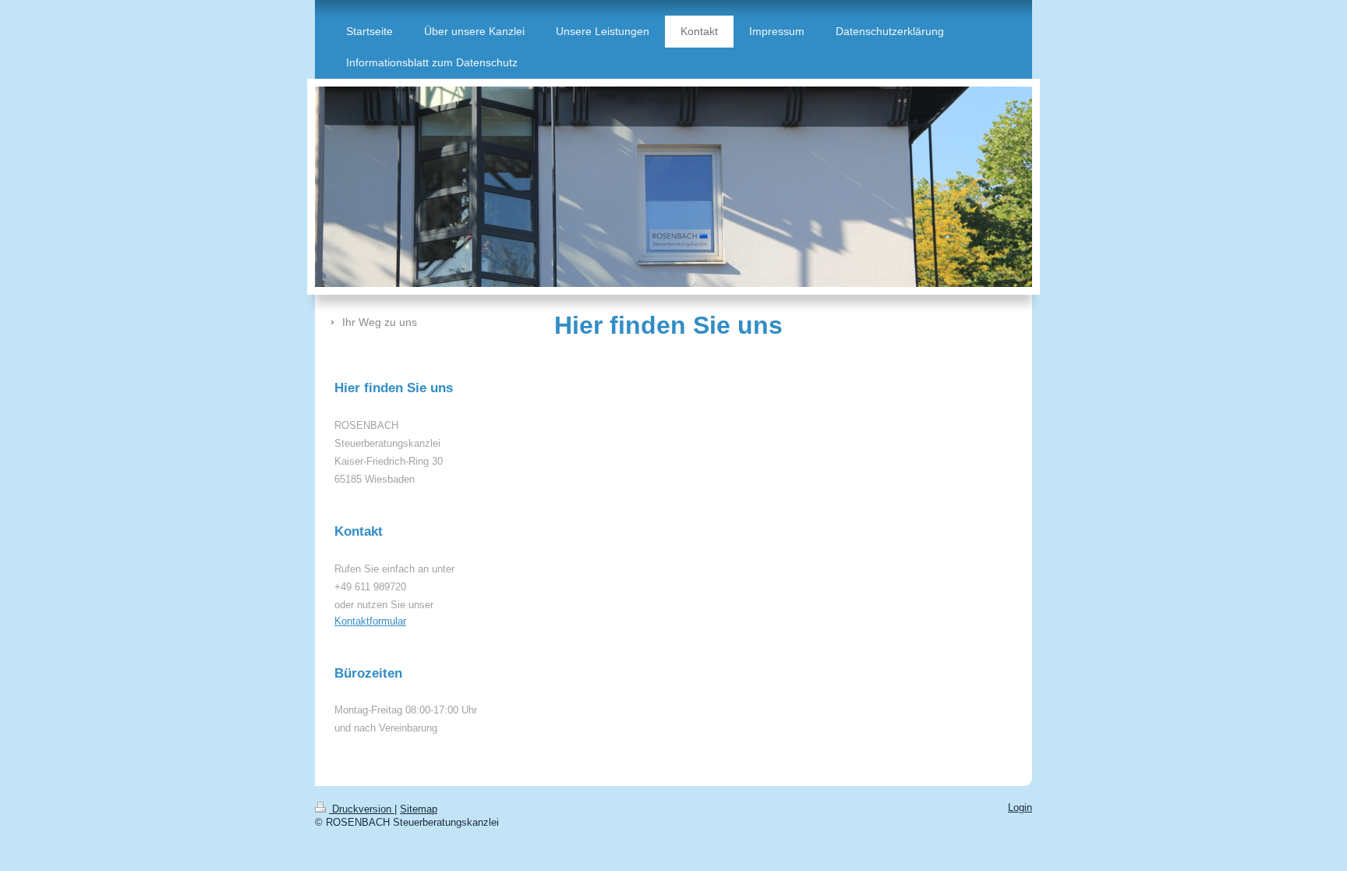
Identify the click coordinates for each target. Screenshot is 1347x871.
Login (1020, 807)
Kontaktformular (370, 621)
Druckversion (361, 809)
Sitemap (418, 809)
